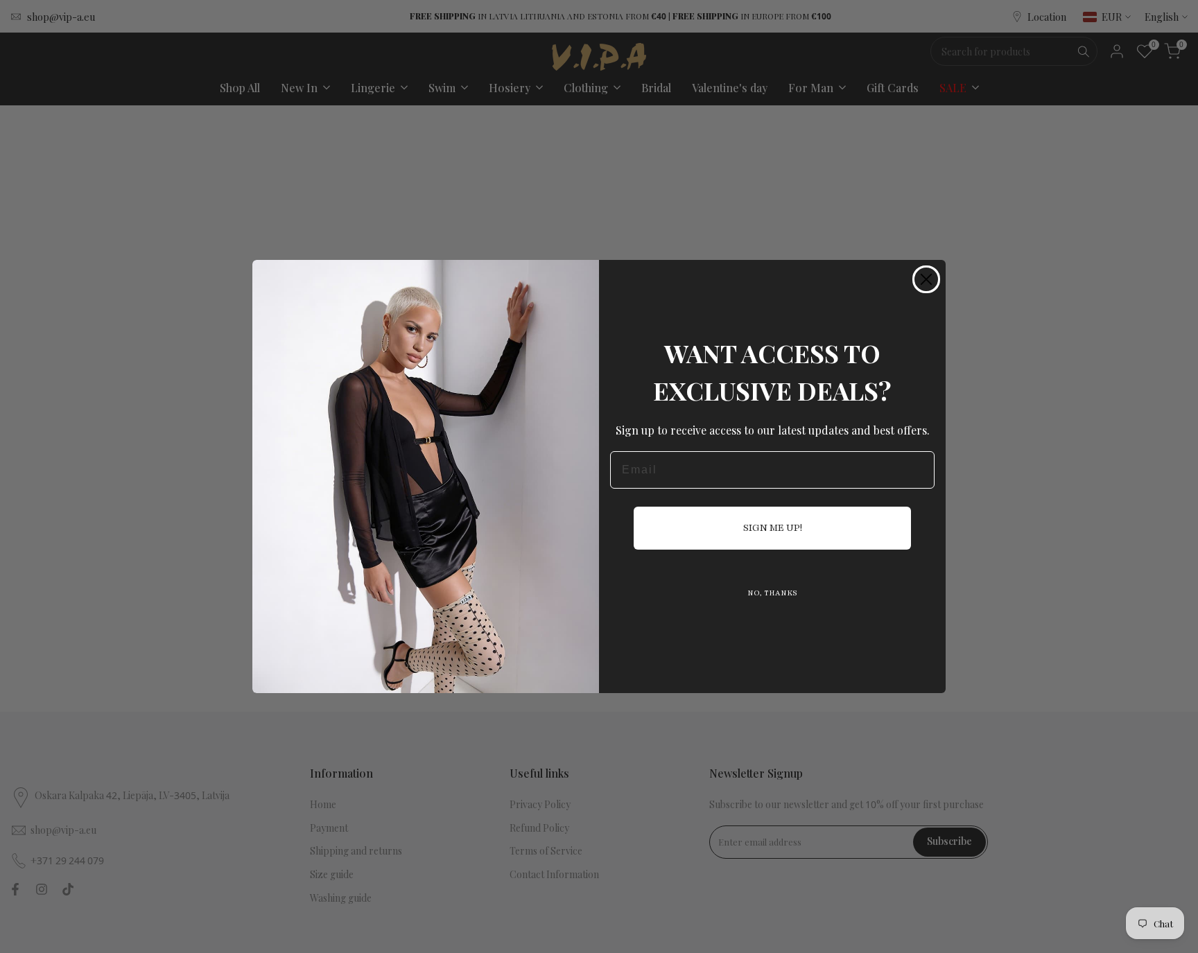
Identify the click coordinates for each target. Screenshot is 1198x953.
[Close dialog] (926, 279)
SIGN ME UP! (772, 527)
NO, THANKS (772, 593)
